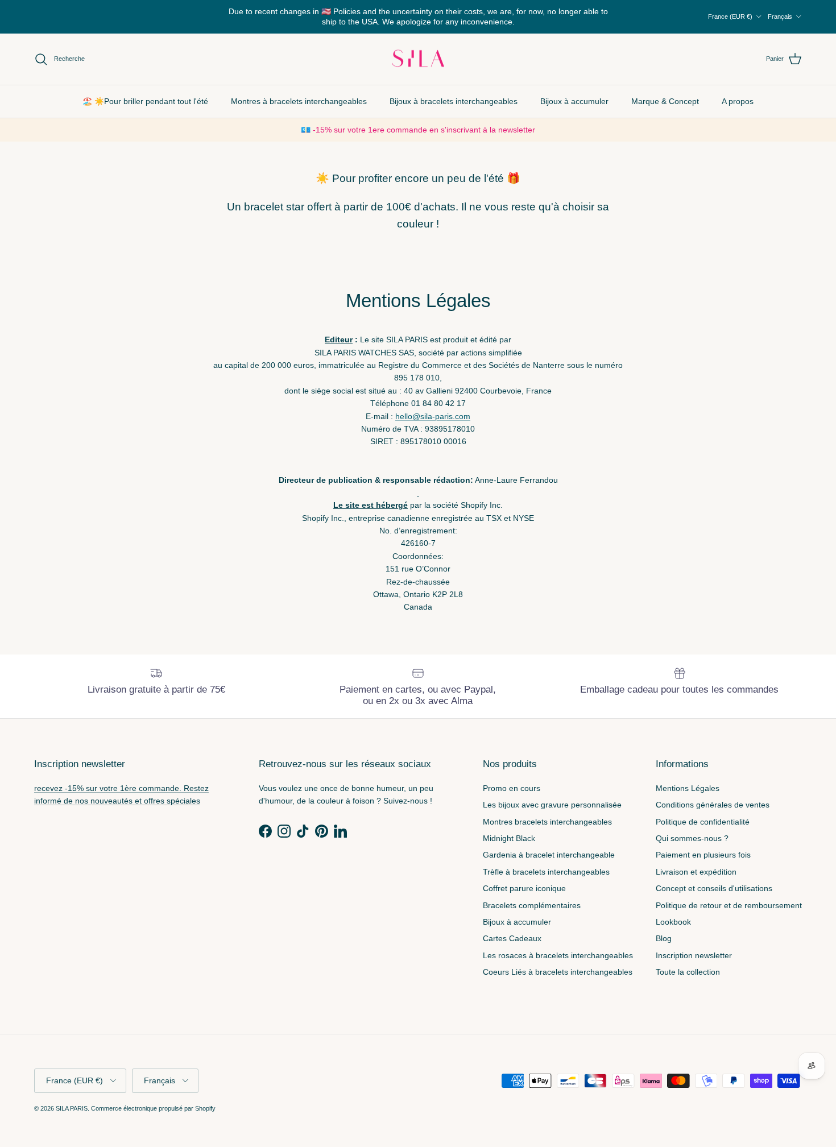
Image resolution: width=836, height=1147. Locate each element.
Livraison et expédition (696, 871)
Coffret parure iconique (524, 888)
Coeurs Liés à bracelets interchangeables (557, 971)
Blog (664, 938)
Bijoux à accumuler (574, 100)
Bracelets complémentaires (532, 905)
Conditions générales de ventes (712, 804)
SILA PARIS (72, 1108)
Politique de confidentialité (703, 821)
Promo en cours (511, 788)
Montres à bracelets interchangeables (299, 100)
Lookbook (673, 921)
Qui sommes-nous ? (692, 838)
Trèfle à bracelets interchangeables (546, 871)
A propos (738, 100)
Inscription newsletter (694, 955)
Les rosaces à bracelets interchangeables (558, 955)
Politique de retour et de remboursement (729, 905)
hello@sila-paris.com (432, 416)
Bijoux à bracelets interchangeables (454, 100)
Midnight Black (509, 838)
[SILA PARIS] (418, 59)
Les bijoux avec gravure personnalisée (552, 804)
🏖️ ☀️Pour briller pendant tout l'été (145, 100)
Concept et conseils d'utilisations (714, 888)
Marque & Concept (665, 100)
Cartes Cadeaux (512, 938)
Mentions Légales (687, 788)
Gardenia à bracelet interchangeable (549, 854)
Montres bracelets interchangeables (547, 821)
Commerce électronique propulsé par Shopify (153, 1108)
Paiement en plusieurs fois (703, 854)
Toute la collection (688, 971)
